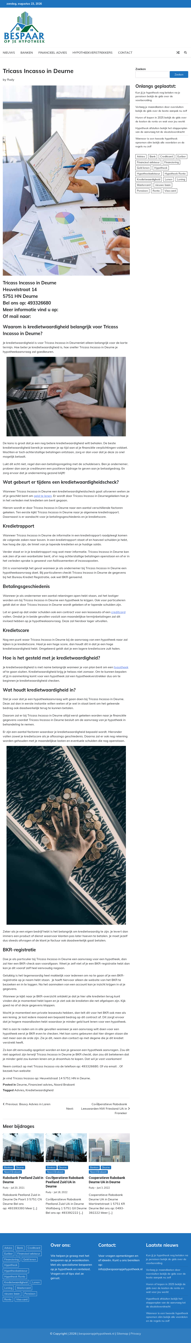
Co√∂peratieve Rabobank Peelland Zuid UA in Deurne (65, 1182)
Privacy (136, 1333)
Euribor (181, 156)
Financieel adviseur (148, 162)
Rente (156, 190)
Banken (27, 52)
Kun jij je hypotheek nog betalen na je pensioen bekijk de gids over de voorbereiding (157, 96)
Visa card (170, 190)
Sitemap (122, 1333)
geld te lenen (43, 496)
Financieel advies (52, 52)
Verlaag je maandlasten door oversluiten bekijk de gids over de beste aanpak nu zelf (166, 1273)
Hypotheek (160, 167)
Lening (181, 179)
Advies (19, 1090)
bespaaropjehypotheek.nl (96, 1333)
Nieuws (9, 52)
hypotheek (121, 667)
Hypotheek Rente (175, 173)
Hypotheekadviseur (148, 173)
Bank (153, 156)
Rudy (10, 79)
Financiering (171, 162)
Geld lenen (143, 167)
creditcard (118, 612)
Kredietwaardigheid (40, 1090)
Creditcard (166, 156)
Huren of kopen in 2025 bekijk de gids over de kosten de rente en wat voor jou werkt (166, 1287)
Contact (125, 52)
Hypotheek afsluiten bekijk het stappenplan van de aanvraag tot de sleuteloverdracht (166, 1302)
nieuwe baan (163, 184)
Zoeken (140, 69)
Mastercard (144, 184)
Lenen (168, 179)
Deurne (22, 1084)
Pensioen (142, 190)
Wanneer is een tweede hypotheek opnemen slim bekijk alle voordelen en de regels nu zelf (159, 142)
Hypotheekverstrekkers (92, 52)
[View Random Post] (178, 52)
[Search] (185, 52)
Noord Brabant (64, 1084)
